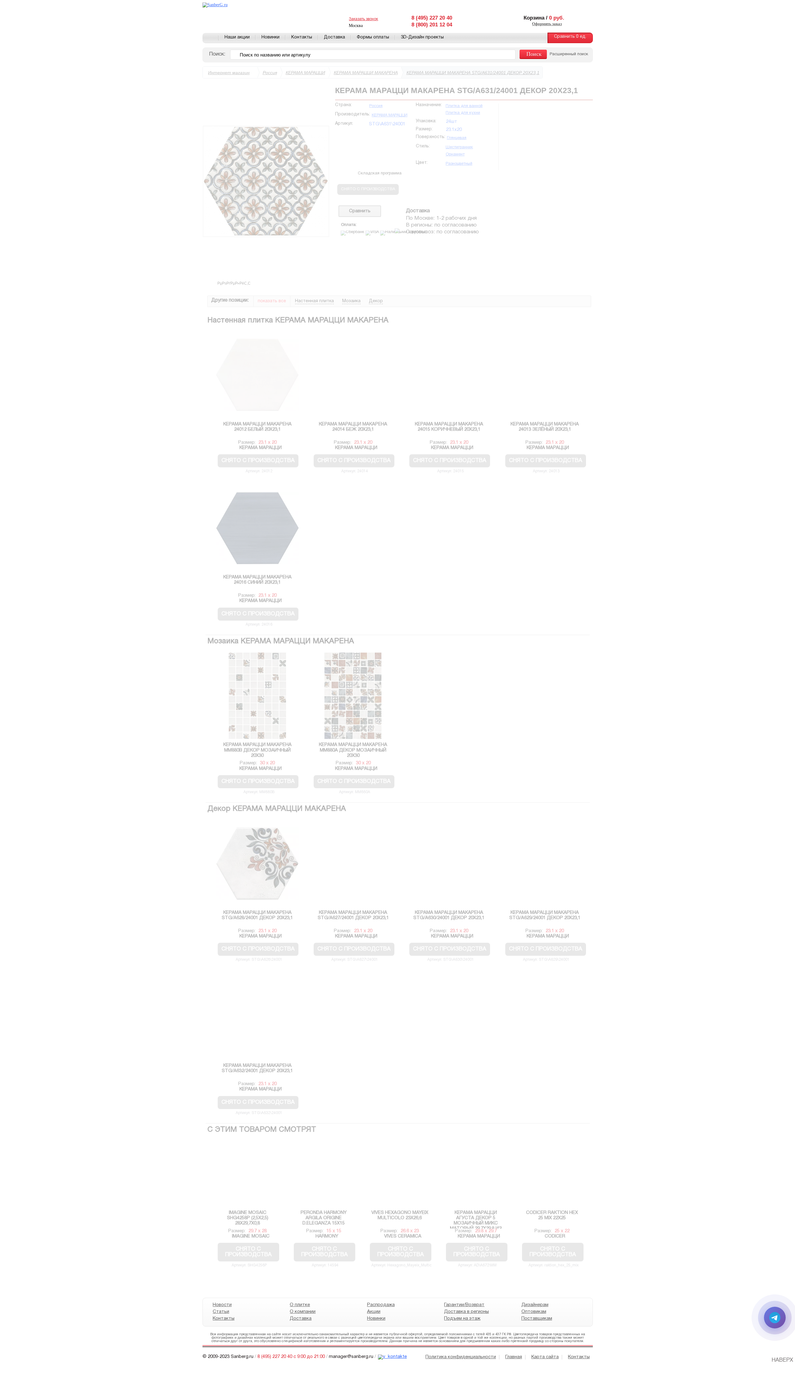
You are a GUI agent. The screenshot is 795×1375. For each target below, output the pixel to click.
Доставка (334, 37)
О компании (303, 1312)
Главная (210, 37)
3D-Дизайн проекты (422, 37)
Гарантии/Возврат (464, 1305)
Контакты (301, 37)
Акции (373, 1312)
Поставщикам (536, 1318)
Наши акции (237, 37)
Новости (222, 1305)
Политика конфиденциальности (460, 1357)
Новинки (270, 37)
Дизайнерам (534, 1305)
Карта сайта (545, 1357)
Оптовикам (533, 1312)
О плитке (300, 1305)
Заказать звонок (363, 19)
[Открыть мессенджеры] (775, 1317)
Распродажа (380, 1305)
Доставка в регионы (466, 1312)
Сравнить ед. (570, 37)
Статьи (221, 1312)
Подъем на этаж (462, 1318)
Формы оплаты (373, 37)
